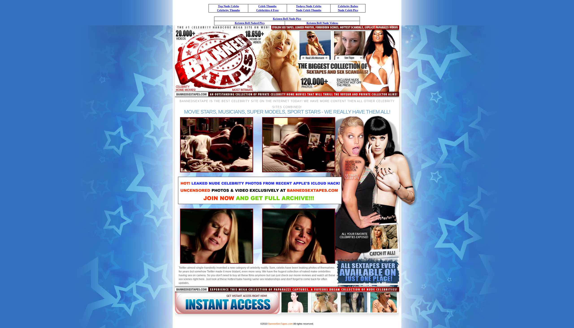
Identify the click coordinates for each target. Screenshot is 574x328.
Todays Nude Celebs (308, 6)
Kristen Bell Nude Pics (287, 18)
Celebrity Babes (348, 6)
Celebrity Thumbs (228, 10)
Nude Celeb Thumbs (308, 10)
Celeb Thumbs (267, 6)
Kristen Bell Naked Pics (250, 23)
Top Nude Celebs (228, 6)
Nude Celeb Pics (348, 10)
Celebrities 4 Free (267, 10)
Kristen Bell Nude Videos (322, 23)
